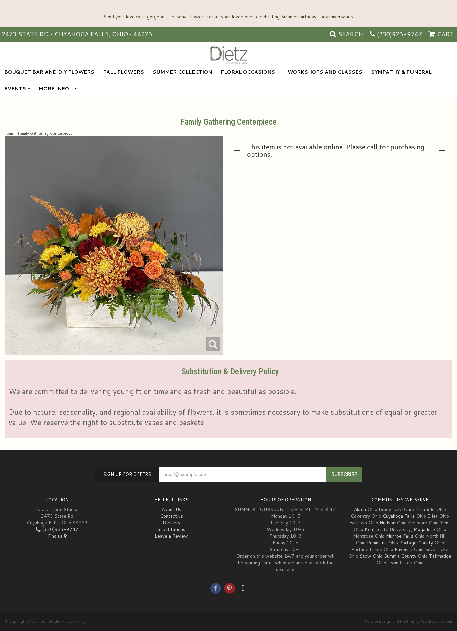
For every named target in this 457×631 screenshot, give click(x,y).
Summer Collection (182, 72)
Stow (365, 556)
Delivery (171, 522)
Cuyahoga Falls (399, 516)
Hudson (387, 522)
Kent (445, 522)
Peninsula (377, 542)
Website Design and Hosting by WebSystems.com (407, 621)
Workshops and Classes (325, 72)
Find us (56, 536)
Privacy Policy (74, 621)
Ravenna (403, 549)
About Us (171, 509)
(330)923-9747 (399, 34)
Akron (360, 509)
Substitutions (171, 529)
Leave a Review (171, 536)
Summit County (400, 556)
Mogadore (424, 529)
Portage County (416, 542)
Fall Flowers (123, 72)
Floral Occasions (248, 72)
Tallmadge (440, 556)
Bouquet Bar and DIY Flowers (49, 72)
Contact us (171, 516)
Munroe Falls (399, 536)
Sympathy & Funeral (401, 72)
